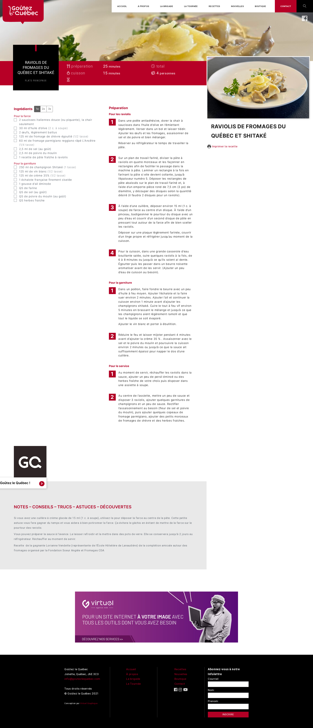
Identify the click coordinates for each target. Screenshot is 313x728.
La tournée (191, 6)
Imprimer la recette (224, 146)
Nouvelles (237, 6)
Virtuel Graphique (89, 703)
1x (37, 108)
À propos (143, 6)
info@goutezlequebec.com (82, 678)
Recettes (214, 6)
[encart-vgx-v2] (156, 616)
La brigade (166, 6)
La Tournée (133, 683)
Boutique (260, 6)
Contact (285, 6)
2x (43, 108)
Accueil (122, 6)
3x (49, 108)
